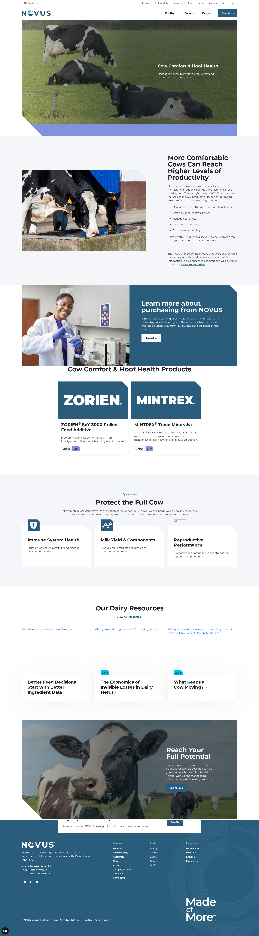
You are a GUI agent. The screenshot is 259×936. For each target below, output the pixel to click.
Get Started (176, 788)
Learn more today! (193, 264)
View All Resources (129, 616)
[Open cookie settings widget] (5, 931)
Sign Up (175, 822)
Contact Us (151, 338)
